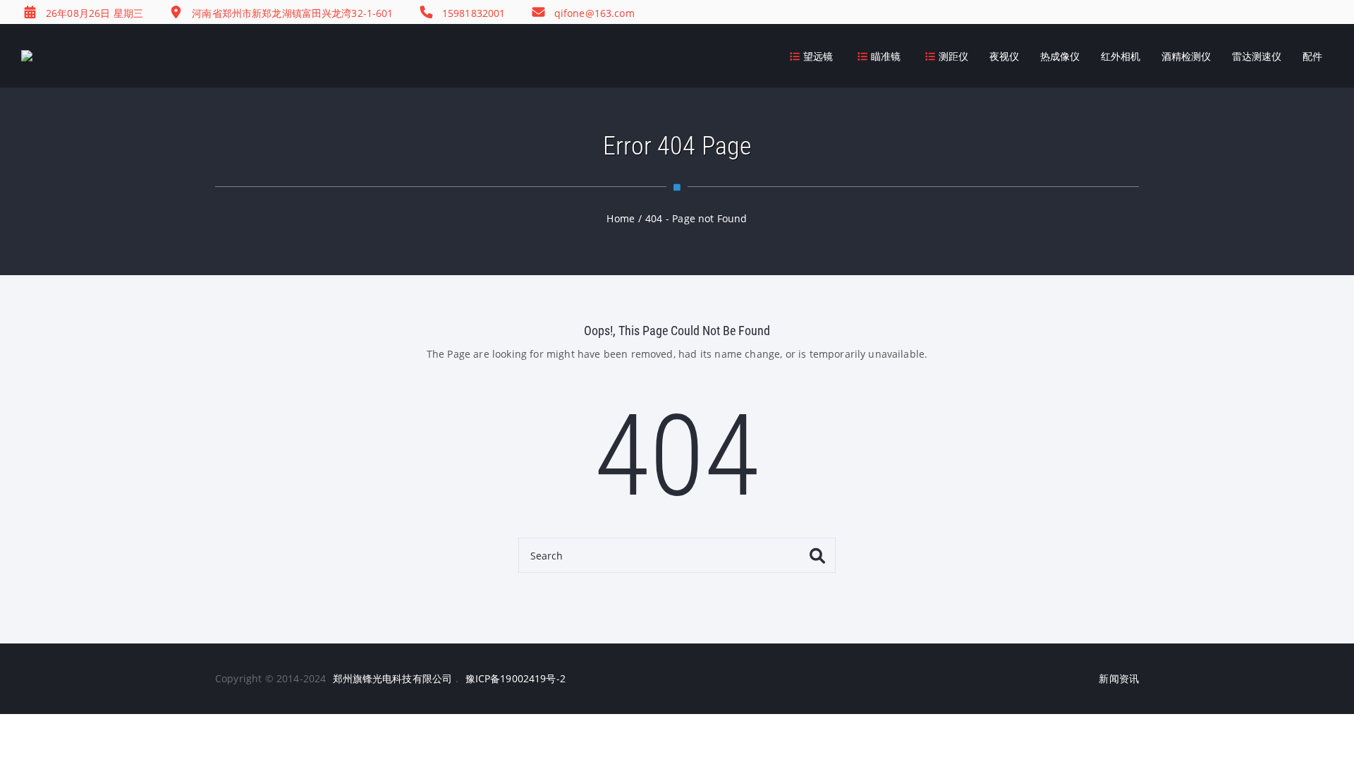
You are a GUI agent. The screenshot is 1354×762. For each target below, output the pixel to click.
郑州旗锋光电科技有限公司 (393, 678)
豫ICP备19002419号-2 (515, 678)
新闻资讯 (1119, 678)
